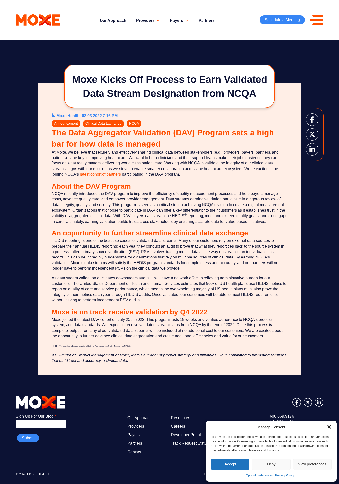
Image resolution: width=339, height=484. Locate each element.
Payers (176, 20)
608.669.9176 (282, 416)
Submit (28, 438)
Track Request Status (190, 443)
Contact (134, 452)
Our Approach (113, 20)
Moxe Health (68, 116)
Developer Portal (186, 435)
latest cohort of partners (100, 174)
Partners (207, 20)
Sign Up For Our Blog (36, 416)
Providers (145, 20)
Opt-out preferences (259, 475)
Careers (178, 426)
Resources (180, 418)
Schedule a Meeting (282, 20)
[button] (329, 426)
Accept (230, 464)
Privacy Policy (284, 475)
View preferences (312, 464)
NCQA (134, 123)
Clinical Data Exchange (103, 123)
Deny (271, 464)
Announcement (66, 123)
